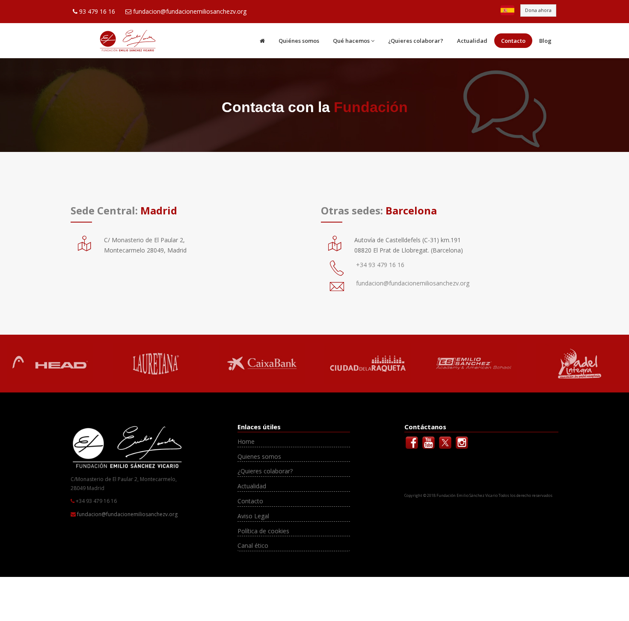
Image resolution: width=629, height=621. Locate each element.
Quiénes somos (299, 41)
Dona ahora (538, 10)
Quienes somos (259, 456)
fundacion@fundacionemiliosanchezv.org (189, 11)
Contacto (513, 41)
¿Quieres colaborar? (415, 41)
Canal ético (252, 545)
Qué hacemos (351, 41)
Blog (545, 41)
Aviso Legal (253, 516)
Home (246, 441)
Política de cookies (263, 531)
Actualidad (472, 41)
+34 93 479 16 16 (380, 265)
